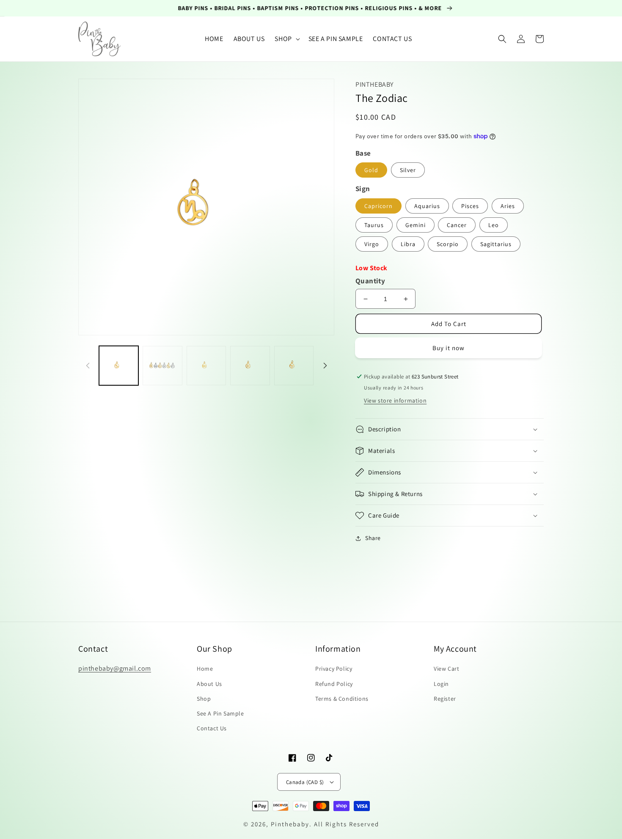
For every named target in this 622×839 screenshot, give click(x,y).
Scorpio (448, 244)
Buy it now (448, 348)
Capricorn (378, 206)
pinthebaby (290, 824)
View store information (395, 400)
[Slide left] (87, 365)
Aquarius (427, 206)
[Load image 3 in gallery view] (206, 365)
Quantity (370, 280)
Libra (408, 244)
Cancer (457, 225)
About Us (209, 684)
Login (441, 684)
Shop (204, 698)
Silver (408, 170)
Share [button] (373, 538)
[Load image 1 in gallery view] (118, 365)
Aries (508, 206)
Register (445, 698)
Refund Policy (334, 684)
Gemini (415, 225)
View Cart (446, 668)
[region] (311, 8)
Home (205, 668)
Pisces (470, 206)
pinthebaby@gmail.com (114, 668)
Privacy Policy (333, 668)
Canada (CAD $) (305, 782)
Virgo (371, 244)
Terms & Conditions (342, 698)
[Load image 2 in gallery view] (162, 365)
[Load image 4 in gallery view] (250, 365)
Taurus (374, 225)
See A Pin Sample (220, 713)
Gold (371, 170)
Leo (493, 225)
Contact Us (212, 728)
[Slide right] (325, 365)
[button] (286, 39)
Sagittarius (496, 244)
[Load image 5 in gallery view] (294, 365)
